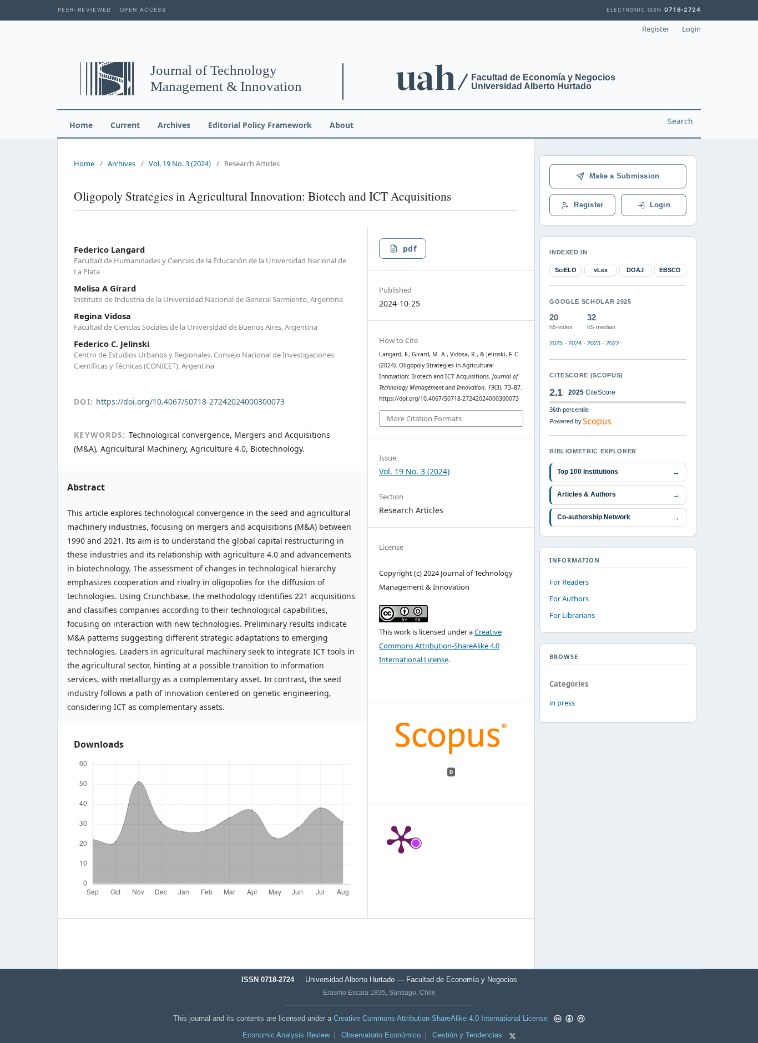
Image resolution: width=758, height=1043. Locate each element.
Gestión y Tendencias (467, 1035)
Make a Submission (624, 176)
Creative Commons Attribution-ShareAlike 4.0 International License (440, 645)
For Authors (569, 599)
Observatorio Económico (381, 1035)
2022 (612, 343)
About (341, 125)
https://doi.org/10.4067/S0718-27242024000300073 (190, 401)
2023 (593, 343)
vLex (601, 270)
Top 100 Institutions (618, 472)
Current (125, 125)
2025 (556, 343)
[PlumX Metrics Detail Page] (401, 838)
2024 (575, 343)
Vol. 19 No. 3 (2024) (180, 163)
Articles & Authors (618, 494)
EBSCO (670, 270)
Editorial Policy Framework (260, 125)
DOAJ (635, 270)
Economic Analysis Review (286, 1035)
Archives (174, 125)
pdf (409, 248)
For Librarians (572, 615)
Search (680, 121)
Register (655, 29)
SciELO (566, 270)
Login (691, 29)
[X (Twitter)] (512, 1036)
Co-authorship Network (618, 517)
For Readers (569, 582)
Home (81, 125)
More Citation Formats (424, 418)
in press (562, 703)
